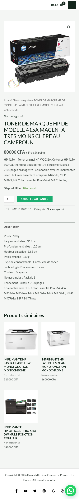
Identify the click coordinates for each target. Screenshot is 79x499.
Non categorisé (22, 100)
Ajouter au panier (35, 198)
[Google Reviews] (53, 491)
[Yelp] (62, 491)
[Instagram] (44, 491)
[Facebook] (16, 491)
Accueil (8, 100)
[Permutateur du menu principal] (72, 5)
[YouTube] (25, 491)
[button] (68, 27)
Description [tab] (12, 226)
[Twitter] (35, 491)
